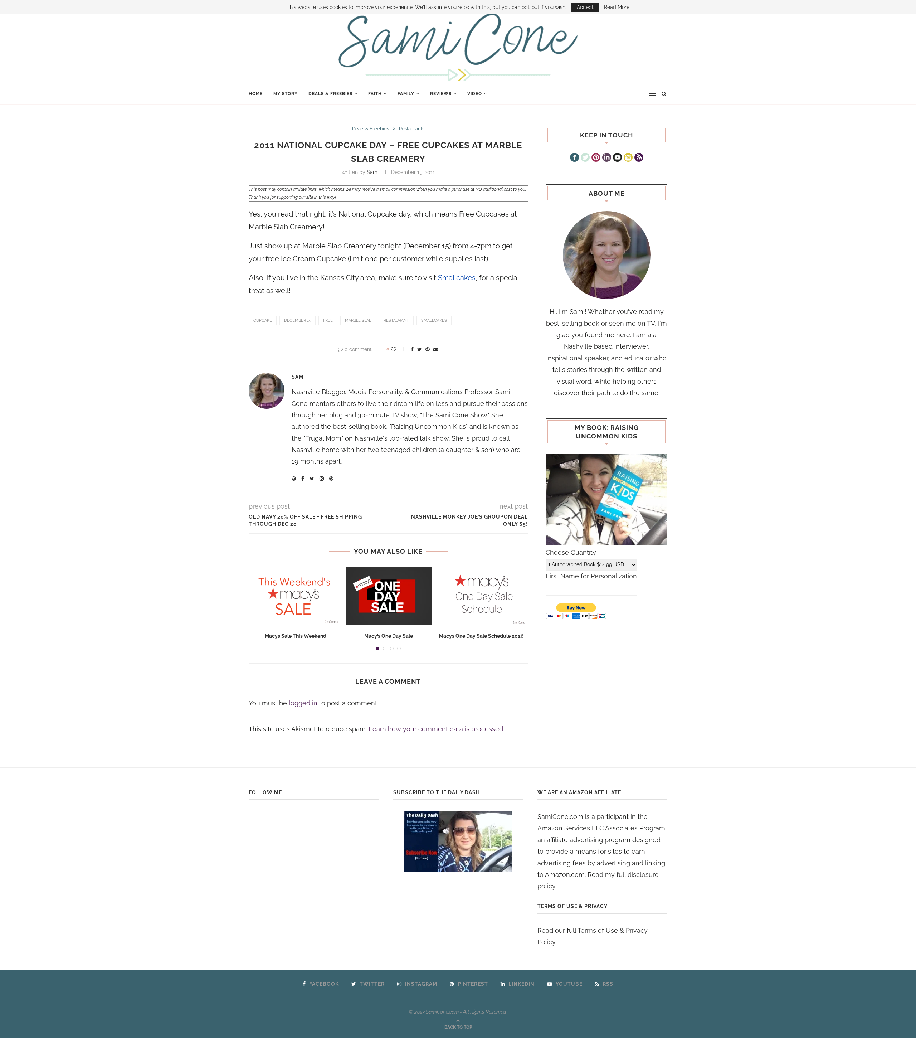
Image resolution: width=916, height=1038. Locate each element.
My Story (285, 93)
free (328, 320)
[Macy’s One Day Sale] (389, 596)
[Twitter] (585, 158)
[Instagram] (628, 158)
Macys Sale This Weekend (295, 636)
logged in (303, 703)
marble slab (358, 320)
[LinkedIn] (606, 158)
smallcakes (434, 320)
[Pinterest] (595, 158)
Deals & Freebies (330, 93)
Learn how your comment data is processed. (436, 729)
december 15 (297, 320)
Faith (375, 93)
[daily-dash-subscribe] (458, 841)
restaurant (396, 320)
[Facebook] (574, 158)
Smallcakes (457, 277)
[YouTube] (617, 158)
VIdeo (474, 93)
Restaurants (411, 128)
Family (406, 93)
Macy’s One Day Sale (388, 636)
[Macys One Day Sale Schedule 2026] (482, 596)
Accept (585, 7)
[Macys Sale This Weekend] (295, 596)
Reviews (441, 93)
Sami (373, 172)
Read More (616, 7)
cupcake (262, 320)
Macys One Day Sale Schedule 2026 (481, 636)
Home (256, 93)
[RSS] (638, 158)
